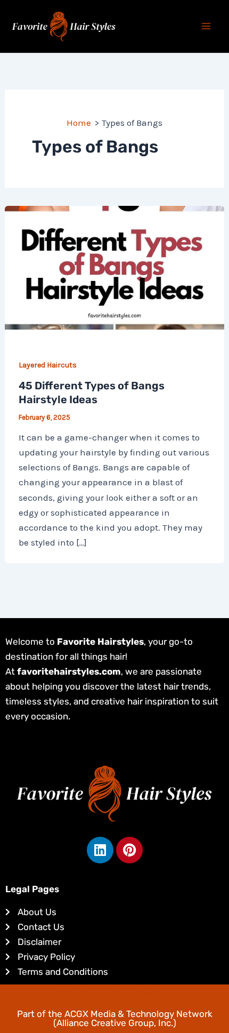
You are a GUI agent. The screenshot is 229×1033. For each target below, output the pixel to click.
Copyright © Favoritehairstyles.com (115, 994)
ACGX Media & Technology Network (138, 1013)
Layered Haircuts (48, 365)
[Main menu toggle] (206, 26)
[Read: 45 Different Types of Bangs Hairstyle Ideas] (114, 266)
